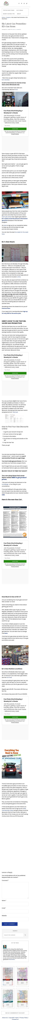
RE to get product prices (14, 478)
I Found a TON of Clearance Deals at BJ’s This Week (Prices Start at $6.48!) (8, 995)
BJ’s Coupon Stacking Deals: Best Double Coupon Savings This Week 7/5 (22, 995)
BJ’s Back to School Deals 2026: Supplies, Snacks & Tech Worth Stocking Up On (22, 973)
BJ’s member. (6, 80)
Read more (9, 983)
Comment (5, 880)
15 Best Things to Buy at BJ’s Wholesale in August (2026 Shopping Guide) (7, 973)
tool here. (9, 677)
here (5, 225)
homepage (5, 484)
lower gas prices (6, 217)
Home (3, 17)
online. (19, 277)
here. (16, 89)
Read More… (12, 959)
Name (4, 900)
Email (4, 908)
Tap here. (15, 412)
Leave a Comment (16, 29)
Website (4, 915)
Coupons (8, 17)
